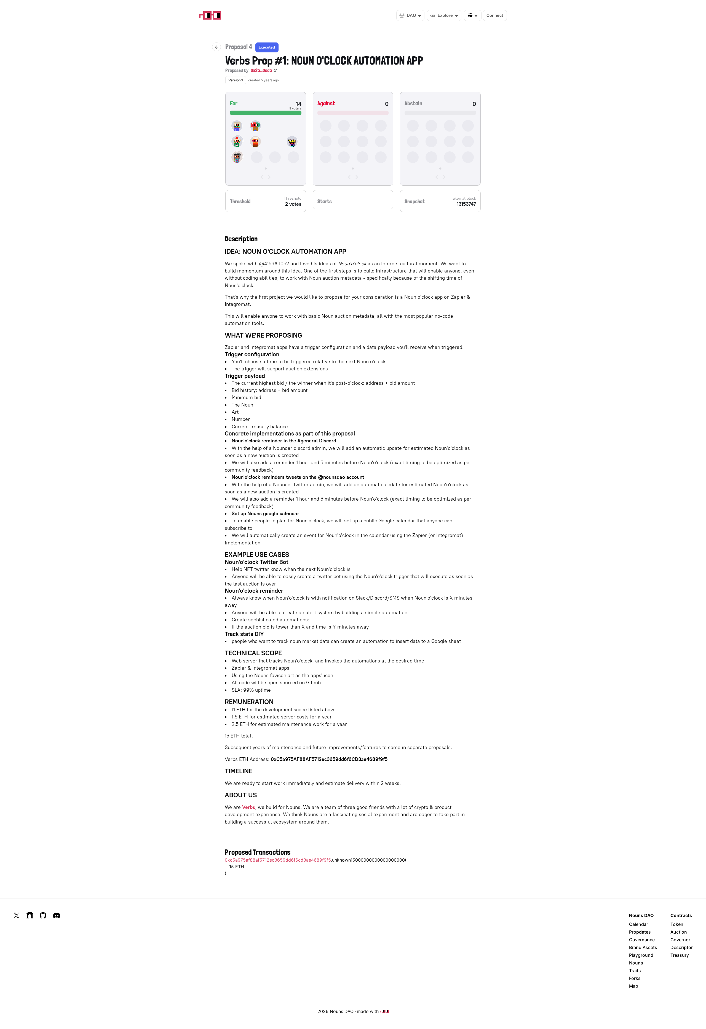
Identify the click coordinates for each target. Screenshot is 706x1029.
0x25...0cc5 (261, 70)
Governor (680, 939)
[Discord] (56, 915)
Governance (642, 939)
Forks (635, 978)
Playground (641, 955)
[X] (16, 915)
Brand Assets (643, 947)
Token (676, 924)
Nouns (636, 963)
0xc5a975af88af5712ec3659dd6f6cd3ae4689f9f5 (278, 860)
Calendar (638, 924)
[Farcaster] (29, 915)
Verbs (248, 807)
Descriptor (681, 947)
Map (633, 986)
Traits (635, 970)
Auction (678, 932)
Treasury (679, 955)
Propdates (640, 932)
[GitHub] (43, 915)
